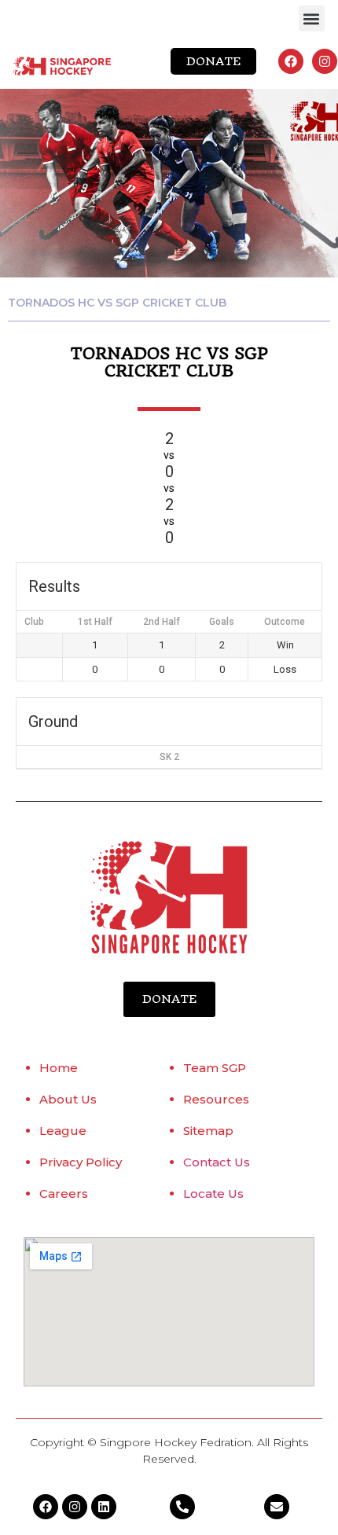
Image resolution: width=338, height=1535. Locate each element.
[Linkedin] (103, 1506)
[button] (312, 18)
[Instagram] (324, 61)
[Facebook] (290, 61)
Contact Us (216, 1162)
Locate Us (213, 1193)
